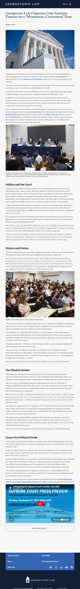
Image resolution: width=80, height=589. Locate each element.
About (10, 561)
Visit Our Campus (13, 555)
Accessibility (46, 555)
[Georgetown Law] (22, 4)
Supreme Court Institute (33, 79)
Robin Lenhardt (51, 114)
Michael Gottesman (13, 114)
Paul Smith (16, 117)
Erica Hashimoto (35, 112)
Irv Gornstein (60, 77)
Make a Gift (11, 567)
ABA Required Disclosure (50, 561)
